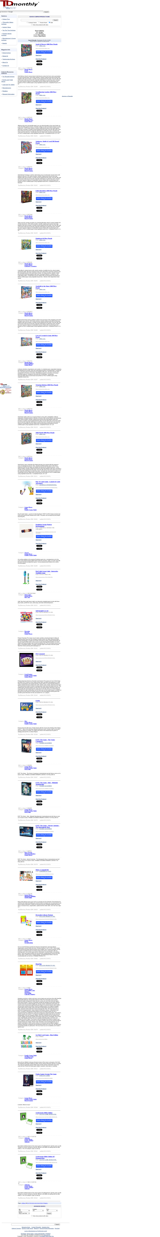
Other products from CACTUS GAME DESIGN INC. (46, 1116)
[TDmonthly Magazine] (19, 9)
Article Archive (6, 53)
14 (38, 1203)
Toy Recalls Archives (8, 76)
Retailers (5, 91)
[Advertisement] (5, 127)
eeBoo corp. (42, 46)
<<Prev (23, 1203)
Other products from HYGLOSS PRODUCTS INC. (46, 919)
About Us (5, 62)
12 (35, 1203)
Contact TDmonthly (36, 1227)
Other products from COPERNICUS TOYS (45, 873)
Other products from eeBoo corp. (43, 48)
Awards (4, 43)
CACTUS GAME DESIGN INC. (48, 1114)
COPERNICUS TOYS (45, 871)
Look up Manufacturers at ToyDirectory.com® (35, 1231)
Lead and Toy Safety (8, 84)
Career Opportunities (39, 1233)
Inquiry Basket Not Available (44, 51)
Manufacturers (6, 88)
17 (43, 1203)
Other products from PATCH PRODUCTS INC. (45, 614)
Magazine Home (26, 1227)
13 (37, 1203)
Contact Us (5, 65)
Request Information (8, 94)
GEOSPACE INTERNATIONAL (48, 485)
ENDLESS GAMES (44, 1075)
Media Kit (5, 56)
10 (32, 1203)
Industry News (6, 27)
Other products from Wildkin (41, 1039)
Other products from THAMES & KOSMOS (45, 745)
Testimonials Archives (8, 59)
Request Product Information (47, 1228)
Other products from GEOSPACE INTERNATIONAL (46, 487)
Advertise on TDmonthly (67, 96)
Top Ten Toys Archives (8, 30)
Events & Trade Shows (27, 1228)
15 (40, 1203)
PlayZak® (57, 1228)
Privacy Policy (30, 1233)
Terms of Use (47, 1235)
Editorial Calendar (16, 1228)
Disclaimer (23, 1233)
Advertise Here (45, 1227)
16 (41, 1203)
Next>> (46, 1203)
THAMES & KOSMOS (45, 743)
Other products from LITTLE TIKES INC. (44, 577)
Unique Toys (6, 19)
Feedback (47, 1233)
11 (33, 1203)
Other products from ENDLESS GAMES (44, 1078)
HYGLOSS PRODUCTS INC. (47, 916)
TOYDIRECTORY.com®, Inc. (47, 1236)
